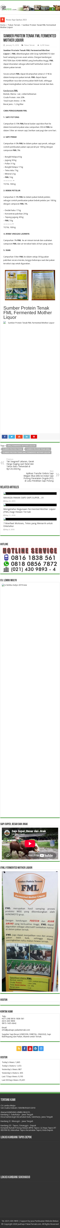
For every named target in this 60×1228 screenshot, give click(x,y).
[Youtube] (30, 1048)
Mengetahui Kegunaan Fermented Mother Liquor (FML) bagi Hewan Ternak (29, 510)
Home (3, 25)
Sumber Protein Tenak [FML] (38, 449)
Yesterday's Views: (10, 1069)
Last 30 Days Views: (10, 1080)
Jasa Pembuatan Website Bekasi (44, 1221)
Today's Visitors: (9, 1066)
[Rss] (18, 1048)
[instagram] (41, 1048)
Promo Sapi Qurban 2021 (16, 20)
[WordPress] (35, 1048)
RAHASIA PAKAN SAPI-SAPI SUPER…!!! (23, 497)
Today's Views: (8, 1062)
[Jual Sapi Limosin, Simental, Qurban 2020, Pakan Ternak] (30, 7)
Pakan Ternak (14, 25)
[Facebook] (24, 1048)
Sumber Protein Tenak (12, 449)
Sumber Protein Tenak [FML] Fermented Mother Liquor (26, 453)
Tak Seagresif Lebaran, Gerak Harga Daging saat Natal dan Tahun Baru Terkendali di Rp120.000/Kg (20, 464)
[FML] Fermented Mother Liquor (21, 446)
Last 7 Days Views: (10, 1076)
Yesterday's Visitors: (11, 1073)
